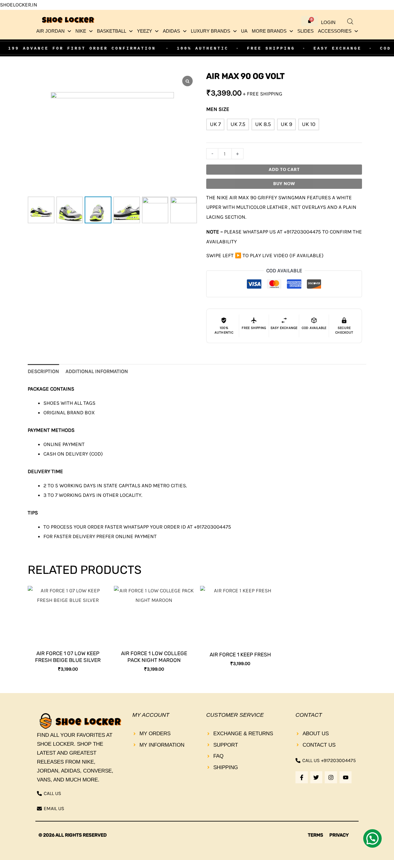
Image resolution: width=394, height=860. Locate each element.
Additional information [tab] (97, 371)
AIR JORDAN (50, 31)
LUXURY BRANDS (210, 31)
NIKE (80, 31)
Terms (315, 835)
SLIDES (305, 31)
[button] (53, 31)
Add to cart (284, 169)
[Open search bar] (350, 21)
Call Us (52, 793)
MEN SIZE (217, 109)
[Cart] (309, 21)
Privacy (339, 835)
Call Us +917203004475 (329, 760)
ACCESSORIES (335, 31)
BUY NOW (284, 183)
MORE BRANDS (269, 31)
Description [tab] (43, 371)
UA (244, 31)
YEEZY (144, 31)
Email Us (54, 808)
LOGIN (328, 22)
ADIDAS (171, 31)
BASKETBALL (111, 31)
